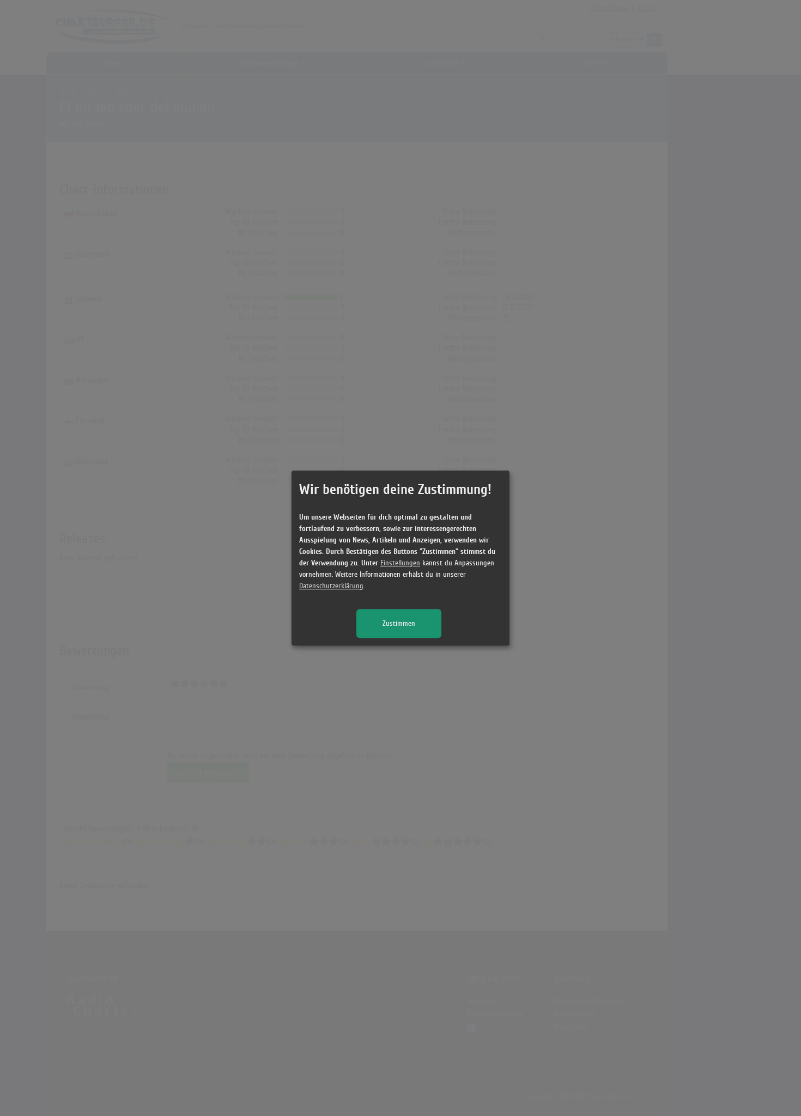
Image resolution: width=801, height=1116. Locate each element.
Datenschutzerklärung (331, 586)
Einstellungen (400, 563)
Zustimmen (399, 623)
